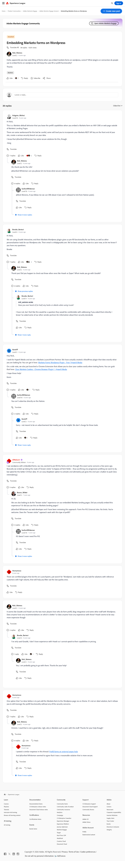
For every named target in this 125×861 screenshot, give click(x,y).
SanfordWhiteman (28, 189)
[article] (61, 136)
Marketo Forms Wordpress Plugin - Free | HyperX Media (60, 362)
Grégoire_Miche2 (18, 115)
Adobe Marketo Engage (30, 11)
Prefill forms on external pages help (63, 751)
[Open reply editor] (62, 94)
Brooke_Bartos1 (18, 229)
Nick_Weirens (17, 53)
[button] (111, 11)
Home (3, 11)
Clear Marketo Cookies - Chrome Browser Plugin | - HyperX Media (41, 369)
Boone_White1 (22, 492)
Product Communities (14, 11)
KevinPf (15, 349)
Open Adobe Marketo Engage (105, 23)
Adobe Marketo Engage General (49, 11)
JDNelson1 (16, 460)
